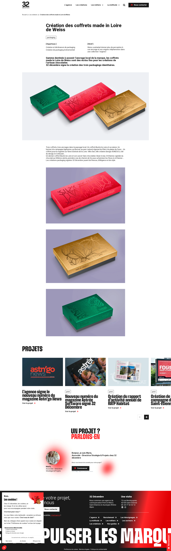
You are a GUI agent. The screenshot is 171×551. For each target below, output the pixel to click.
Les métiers (96, 5)
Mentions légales (84, 549)
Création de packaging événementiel (60, 50)
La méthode (112, 5)
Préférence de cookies (71, 549)
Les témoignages (128, 517)
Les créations (81, 5)
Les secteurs (127, 521)
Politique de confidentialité (99, 549)
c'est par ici (55, 515)
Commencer (82, 468)
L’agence (68, 5)
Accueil (24, 14)
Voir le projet (27, 403)
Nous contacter (140, 5)
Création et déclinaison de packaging (60, 47)
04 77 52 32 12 (129, 505)
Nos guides (112, 524)
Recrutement (108, 517)
